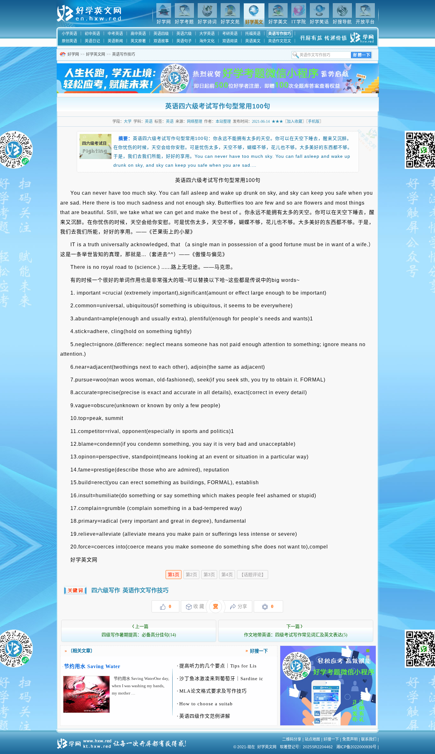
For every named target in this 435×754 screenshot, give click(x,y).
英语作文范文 (279, 41)
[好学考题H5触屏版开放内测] (328, 724)
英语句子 (184, 41)
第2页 (191, 574)
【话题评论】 (252, 574)
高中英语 (138, 33)
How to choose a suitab (205, 703)
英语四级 (161, 33)
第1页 (173, 574)
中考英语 (115, 33)
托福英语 (252, 33)
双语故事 (161, 41)
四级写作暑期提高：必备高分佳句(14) (139, 630)
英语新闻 (115, 41)
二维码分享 (291, 739)
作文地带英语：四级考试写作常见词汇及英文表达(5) (295, 630)
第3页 (209, 574)
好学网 (73, 54)
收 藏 (198, 606)
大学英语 (207, 33)
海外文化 (207, 41)
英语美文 (252, 41)
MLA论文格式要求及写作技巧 (212, 691)
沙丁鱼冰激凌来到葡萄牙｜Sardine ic (220, 678)
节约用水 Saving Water (92, 666)
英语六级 (184, 33)
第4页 (227, 574)
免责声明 (350, 739)
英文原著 (138, 41)
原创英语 (69, 41)
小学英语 (69, 33)
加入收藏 (294, 121)
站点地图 (312, 739)
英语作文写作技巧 (145, 590)
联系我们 (368, 739)
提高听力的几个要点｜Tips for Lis (217, 665)
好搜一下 (331, 739)
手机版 (313, 121)
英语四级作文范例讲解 (203, 716)
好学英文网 (95, 54)
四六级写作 (105, 590)
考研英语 (230, 33)
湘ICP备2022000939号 (356, 747)
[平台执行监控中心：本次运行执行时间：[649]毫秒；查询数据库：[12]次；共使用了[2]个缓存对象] (123, 741)
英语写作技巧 (279, 33)
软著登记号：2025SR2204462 (306, 747)
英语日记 (92, 41)
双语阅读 (230, 41)
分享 (242, 606)
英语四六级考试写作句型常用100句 (217, 106)
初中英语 (92, 33)
